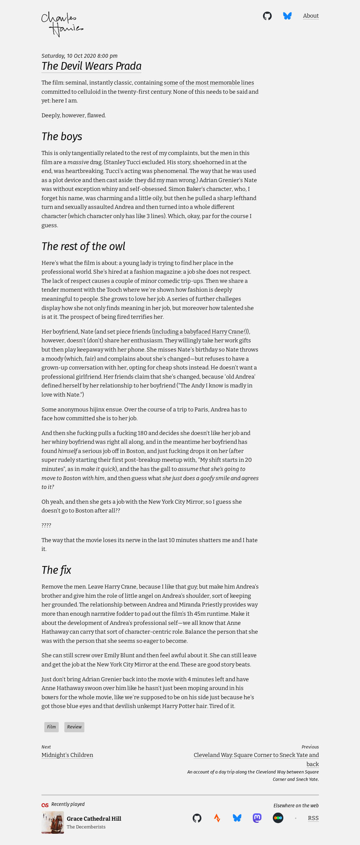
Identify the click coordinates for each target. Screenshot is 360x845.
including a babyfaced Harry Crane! (199, 331)
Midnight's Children (67, 755)
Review (74, 726)
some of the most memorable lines (209, 82)
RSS (313, 818)
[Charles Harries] (62, 25)
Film (51, 726)
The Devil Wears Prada (91, 66)
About (311, 15)
